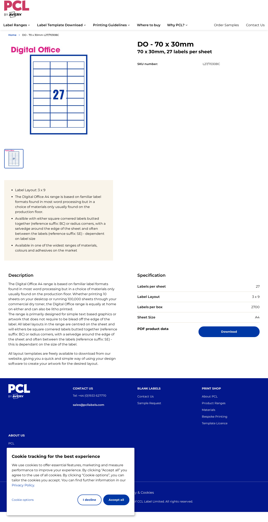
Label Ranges (15, 25)
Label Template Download (60, 25)
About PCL (210, 396)
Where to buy (148, 25)
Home (12, 34)
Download (229, 332)
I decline (89, 500)
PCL (11, 443)
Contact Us (255, 25)
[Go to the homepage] (16, 11)
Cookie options (23, 500)
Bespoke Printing (214, 416)
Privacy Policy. (23, 485)
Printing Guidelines (110, 25)
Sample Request (149, 403)
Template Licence (214, 423)
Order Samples (226, 25)
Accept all (116, 500)
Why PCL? (175, 25)
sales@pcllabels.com (88, 405)
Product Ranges (213, 403)
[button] (13, 158)
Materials (208, 410)
